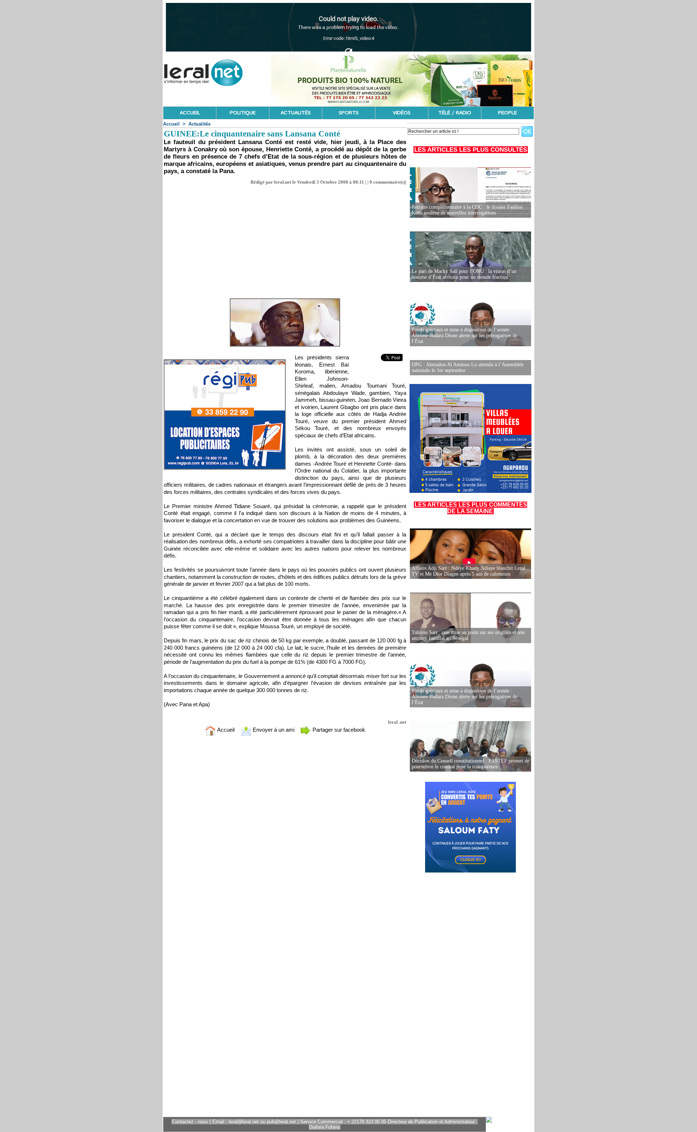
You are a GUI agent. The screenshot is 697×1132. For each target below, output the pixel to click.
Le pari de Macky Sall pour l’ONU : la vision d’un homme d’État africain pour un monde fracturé (464, 274)
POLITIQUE (243, 113)
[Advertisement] (285, 239)
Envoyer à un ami (272, 730)
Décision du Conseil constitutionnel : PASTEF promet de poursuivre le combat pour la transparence (470, 763)
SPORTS (349, 113)
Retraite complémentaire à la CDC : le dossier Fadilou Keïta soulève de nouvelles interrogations (467, 210)
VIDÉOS (402, 113)
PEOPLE (507, 113)
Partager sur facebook (338, 730)
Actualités (199, 124)
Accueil (171, 124)
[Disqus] (284, 837)
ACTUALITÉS (296, 113)
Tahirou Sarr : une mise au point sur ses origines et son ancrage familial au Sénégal (468, 635)
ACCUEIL (190, 113)
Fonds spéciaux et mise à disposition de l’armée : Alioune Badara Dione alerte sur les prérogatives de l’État (464, 335)
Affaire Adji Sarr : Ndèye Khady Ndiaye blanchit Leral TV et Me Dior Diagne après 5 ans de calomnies (468, 571)
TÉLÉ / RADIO (454, 113)
